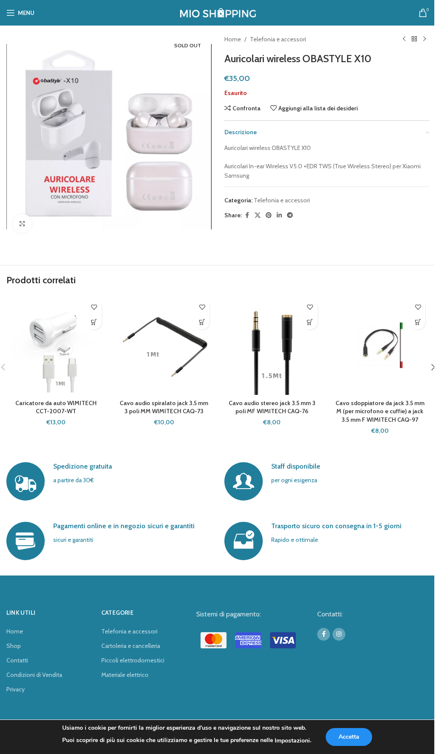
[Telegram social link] (289, 215)
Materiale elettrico (125, 675)
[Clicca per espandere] (22, 223)
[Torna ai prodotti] (414, 39)
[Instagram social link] (339, 634)
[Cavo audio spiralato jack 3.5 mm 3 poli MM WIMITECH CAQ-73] (164, 345)
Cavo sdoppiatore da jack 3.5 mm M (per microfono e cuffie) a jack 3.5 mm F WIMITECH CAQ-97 (380, 411)
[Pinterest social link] (268, 215)
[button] (94, 322)
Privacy (15, 689)
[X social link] (257, 215)
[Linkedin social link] (279, 215)
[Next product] (424, 39)
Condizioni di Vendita (34, 675)
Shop (13, 646)
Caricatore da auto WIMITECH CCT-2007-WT (56, 407)
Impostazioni (292, 741)
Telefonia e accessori (278, 39)
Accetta (348, 737)
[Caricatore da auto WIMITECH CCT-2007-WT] (56, 345)
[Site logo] (218, 12)
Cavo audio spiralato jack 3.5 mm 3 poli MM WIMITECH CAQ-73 (164, 407)
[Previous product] (404, 39)
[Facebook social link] (247, 215)
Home (232, 39)
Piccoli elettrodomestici (132, 660)
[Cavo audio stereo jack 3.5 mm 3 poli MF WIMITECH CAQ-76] (272, 345)
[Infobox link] (108, 481)
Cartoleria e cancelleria (130, 646)
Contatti (17, 660)
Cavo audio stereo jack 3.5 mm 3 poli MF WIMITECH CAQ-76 (272, 407)
